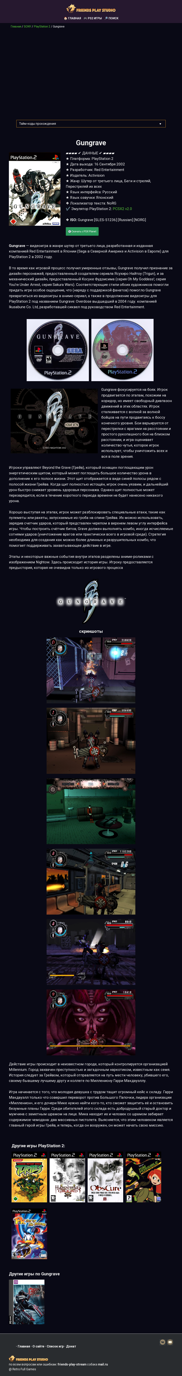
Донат (71, 1346)
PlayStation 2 (42, 26)
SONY (27, 26)
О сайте (38, 1346)
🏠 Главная (72, 18)
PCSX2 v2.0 (122, 209)
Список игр (55, 1346)
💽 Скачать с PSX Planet (82, 231)
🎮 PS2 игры (93, 18)
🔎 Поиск (111, 18)
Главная (16, 26)
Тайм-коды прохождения (37, 123)
